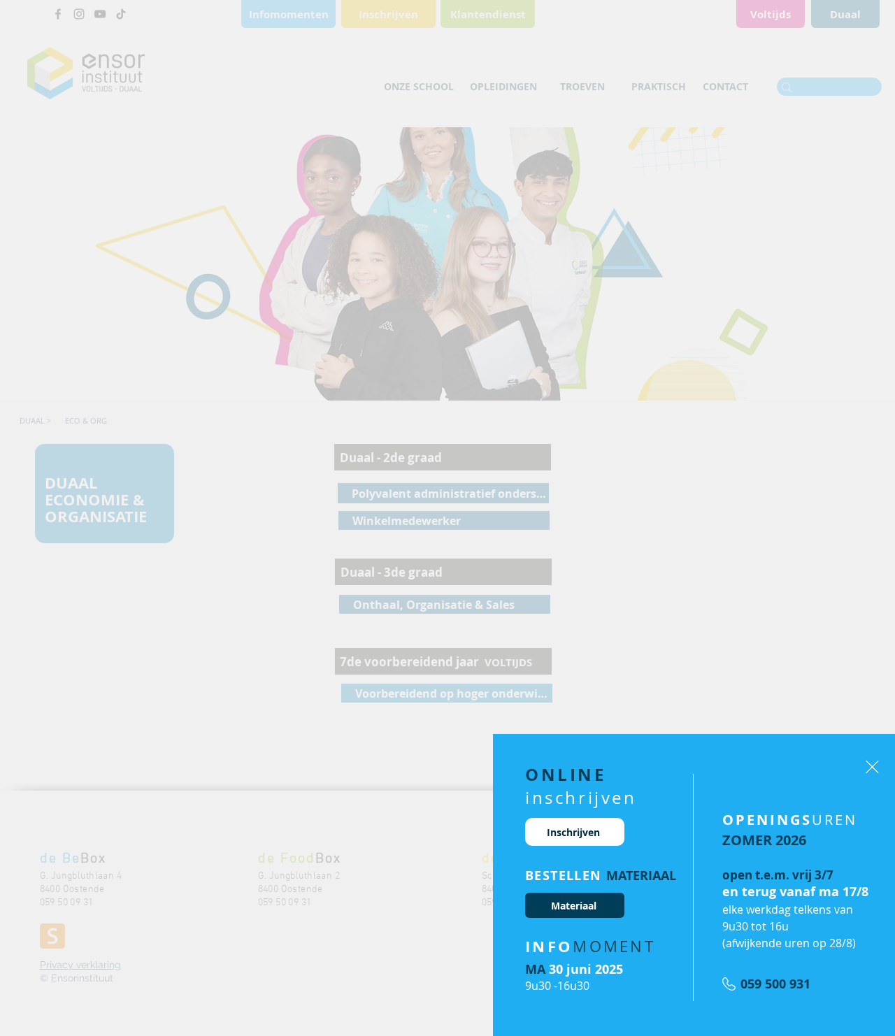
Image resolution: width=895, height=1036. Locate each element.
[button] (872, 767)
